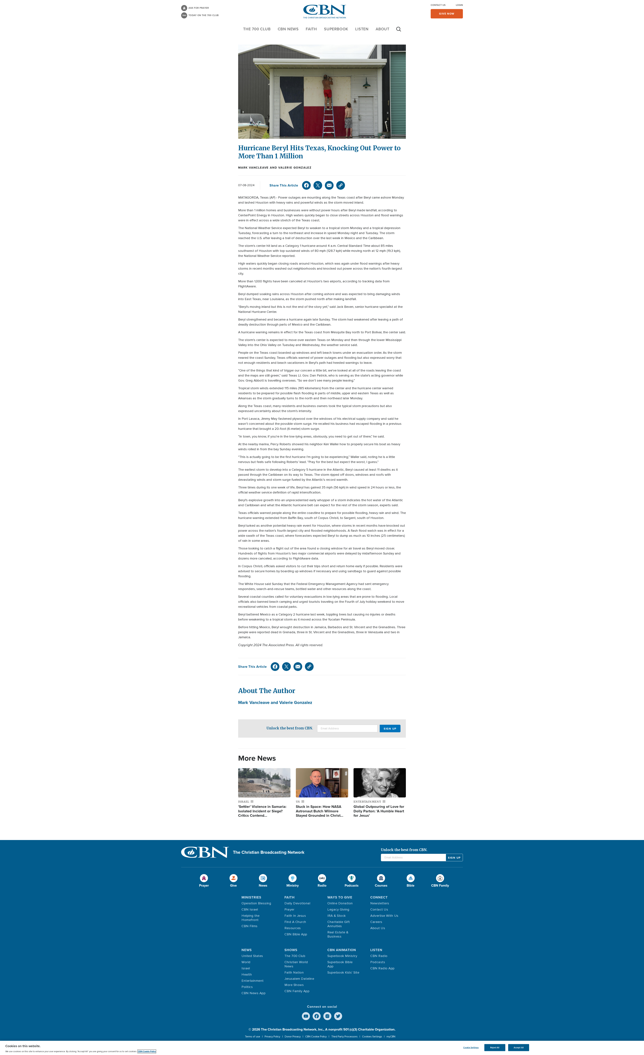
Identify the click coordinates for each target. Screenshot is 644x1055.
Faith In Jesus (295, 916)
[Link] (340, 185)
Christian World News (296, 964)
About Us (377, 928)
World (246, 962)
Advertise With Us (384, 916)
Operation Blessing (256, 903)
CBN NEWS (288, 29)
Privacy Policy (272, 1036)
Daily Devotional (297, 903)
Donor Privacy (293, 1036)
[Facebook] (306, 185)
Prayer (289, 910)
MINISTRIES (251, 897)
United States (252, 956)
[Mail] (329, 185)
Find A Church (295, 922)
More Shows (294, 985)
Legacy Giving (338, 910)
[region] (322, 1048)
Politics (247, 987)
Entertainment (252, 981)
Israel (245, 968)
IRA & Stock (336, 916)
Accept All (519, 1047)
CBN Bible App (295, 934)
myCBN (391, 1036)
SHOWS (290, 949)
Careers (376, 922)
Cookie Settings (471, 1047)
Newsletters (379, 903)
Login (459, 5)
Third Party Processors (344, 1036)
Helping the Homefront (250, 918)
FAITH (311, 29)
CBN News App (253, 993)
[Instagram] (327, 1016)
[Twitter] (317, 185)
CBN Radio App (382, 968)
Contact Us (438, 5)
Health (246, 975)
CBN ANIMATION (341, 949)
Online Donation (340, 903)
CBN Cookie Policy (316, 1036)
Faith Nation (294, 973)
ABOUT (382, 29)
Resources (292, 928)
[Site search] (398, 31)
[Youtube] (306, 1016)
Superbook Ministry (342, 956)
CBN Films (249, 926)
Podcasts (377, 962)
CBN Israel (249, 910)
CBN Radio (379, 956)
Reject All (494, 1047)
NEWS (246, 949)
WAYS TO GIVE (339, 897)
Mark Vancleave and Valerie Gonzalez (275, 167)
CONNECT (379, 897)
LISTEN (362, 29)
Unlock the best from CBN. (289, 728)
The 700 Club (257, 29)
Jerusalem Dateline (299, 979)
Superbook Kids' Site (343, 973)
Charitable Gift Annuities (338, 924)
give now (446, 14)
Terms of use (252, 1036)
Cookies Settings (372, 1036)
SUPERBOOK (336, 29)
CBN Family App (296, 991)
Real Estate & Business (337, 934)
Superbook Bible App (340, 964)
